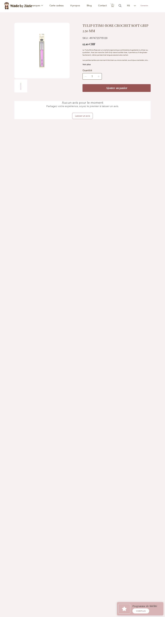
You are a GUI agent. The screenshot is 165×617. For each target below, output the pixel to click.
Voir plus (86, 64)
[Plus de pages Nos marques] (42, 5)
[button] (113, 5)
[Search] (120, 5)
